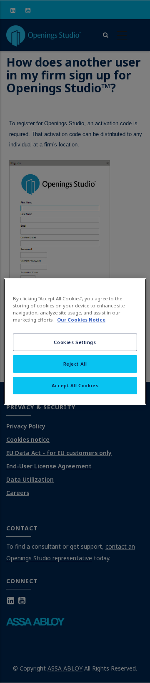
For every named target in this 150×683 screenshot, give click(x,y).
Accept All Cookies (75, 385)
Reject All (75, 364)
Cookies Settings (75, 342)
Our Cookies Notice (81, 320)
